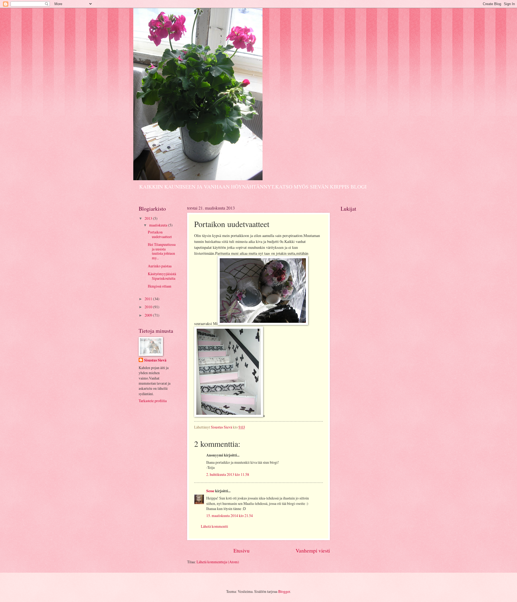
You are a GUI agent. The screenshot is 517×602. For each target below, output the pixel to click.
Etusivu (241, 550)
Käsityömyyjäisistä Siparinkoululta (162, 276)
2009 (149, 315)
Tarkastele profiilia (153, 400)
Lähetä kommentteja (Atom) (218, 561)
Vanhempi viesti (313, 550)
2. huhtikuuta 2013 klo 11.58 (227, 474)
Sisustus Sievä (155, 360)
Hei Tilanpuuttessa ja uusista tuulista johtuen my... (162, 251)
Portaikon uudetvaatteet (160, 234)
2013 (149, 218)
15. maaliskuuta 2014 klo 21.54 (229, 515)
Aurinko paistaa (160, 265)
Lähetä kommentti (214, 526)
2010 (149, 306)
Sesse (210, 491)
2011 (149, 298)
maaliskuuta (158, 225)
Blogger (284, 591)
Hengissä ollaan (159, 286)
